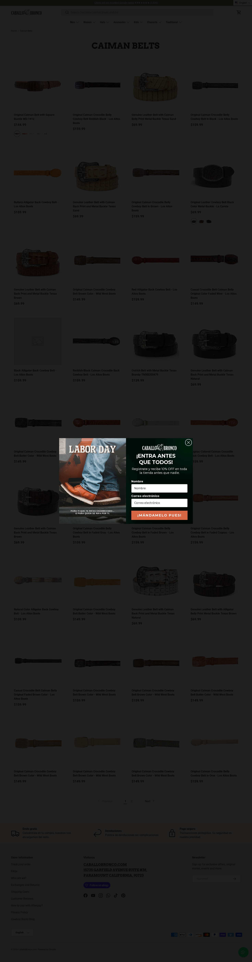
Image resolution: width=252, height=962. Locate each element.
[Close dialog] (188, 443)
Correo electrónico (145, 496)
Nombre (137, 481)
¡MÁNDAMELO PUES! (159, 515)
